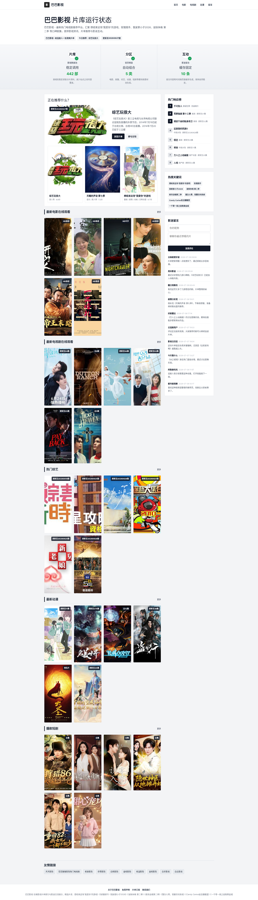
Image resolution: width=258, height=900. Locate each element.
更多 (159, 212)
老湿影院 (140, 871)
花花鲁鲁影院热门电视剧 (69, 871)
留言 (210, 4)
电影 (184, 4)
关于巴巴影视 (114, 890)
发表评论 (189, 248)
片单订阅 (136, 890)
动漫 (202, 4)
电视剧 (193, 4)
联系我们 (146, 890)
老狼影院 (89, 871)
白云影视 (178, 871)
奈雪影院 (101, 871)
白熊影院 (114, 871)
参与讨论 (132, 136)
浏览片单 (118, 136)
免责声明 (126, 890)
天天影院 (49, 871)
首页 (176, 4)
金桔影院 (127, 871)
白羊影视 (166, 871)
